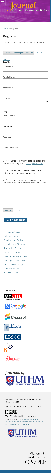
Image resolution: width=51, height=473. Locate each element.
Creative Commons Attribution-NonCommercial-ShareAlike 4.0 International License (24, 422)
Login (18, 210)
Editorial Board (11, 236)
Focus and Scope (12, 232)
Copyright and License (14, 260)
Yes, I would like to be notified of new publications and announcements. (22, 171)
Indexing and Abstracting (16, 244)
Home (6, 29)
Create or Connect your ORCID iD (19, 53)
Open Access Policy (13, 264)
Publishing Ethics (12, 248)
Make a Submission (16, 220)
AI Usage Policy (11, 273)
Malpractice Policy (13, 252)
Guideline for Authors (14, 240)
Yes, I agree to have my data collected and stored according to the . (24, 162)
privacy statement (34, 163)
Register (8, 210)
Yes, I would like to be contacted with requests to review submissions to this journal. (25, 181)
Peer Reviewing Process (15, 256)
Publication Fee (11, 268)
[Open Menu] (2, 2)
